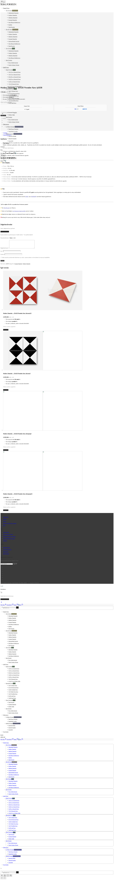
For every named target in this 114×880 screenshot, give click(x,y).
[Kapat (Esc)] (2, 875)
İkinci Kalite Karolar (12, 660)
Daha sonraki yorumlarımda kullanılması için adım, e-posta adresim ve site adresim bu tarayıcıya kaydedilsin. (26, 257)
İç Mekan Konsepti (14, 717)
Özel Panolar (11, 628)
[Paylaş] (4, 875)
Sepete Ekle (3, 115)
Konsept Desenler (18, 264)
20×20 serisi (7, 208)
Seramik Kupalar (12, 138)
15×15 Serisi (10, 647)
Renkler (10, 626)
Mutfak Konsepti (14, 134)
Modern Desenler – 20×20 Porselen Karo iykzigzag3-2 (17, 494)
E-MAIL (26, 196)
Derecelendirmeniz (5, 238)
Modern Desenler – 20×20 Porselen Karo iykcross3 (16, 373)
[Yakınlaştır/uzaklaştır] (10, 875)
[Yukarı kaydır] (1, 602)
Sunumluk (10, 141)
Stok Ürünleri (8, 658)
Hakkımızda (5, 517)
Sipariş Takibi (6, 532)
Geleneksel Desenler (13, 13)
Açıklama (5, 133)
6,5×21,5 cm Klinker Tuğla (14, 681)
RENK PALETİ (6, 554)
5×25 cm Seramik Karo (14, 82)
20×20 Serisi (11, 631)
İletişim (4, 521)
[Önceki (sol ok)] (2, 878)
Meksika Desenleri (12, 18)
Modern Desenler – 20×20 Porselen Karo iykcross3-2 (17, 313)
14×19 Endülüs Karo (12, 694)
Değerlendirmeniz (5, 248)
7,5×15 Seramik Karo (13, 84)
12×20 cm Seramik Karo (14, 79)
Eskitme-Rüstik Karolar (13, 641)
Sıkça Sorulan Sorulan (8, 534)
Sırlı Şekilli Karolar (7, 549)
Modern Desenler (12, 15)
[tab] (58, 133)
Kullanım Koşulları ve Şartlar (9, 536)
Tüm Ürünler (5, 732)
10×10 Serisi (12, 10)
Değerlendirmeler (7, 135)
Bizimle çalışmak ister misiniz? (9, 523)
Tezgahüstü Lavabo (13, 131)
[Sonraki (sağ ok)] (4, 878)
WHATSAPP (33, 196)
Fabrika (4, 519)
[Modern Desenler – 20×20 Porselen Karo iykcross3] (42, 370)
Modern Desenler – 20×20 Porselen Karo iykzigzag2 (17, 434)
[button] (5, 330)
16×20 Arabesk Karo (13, 690)
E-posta (3, 254)
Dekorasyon (5, 551)
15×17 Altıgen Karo (12, 685)
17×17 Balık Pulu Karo (13, 692)
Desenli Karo (6, 8)
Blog (2, 150)
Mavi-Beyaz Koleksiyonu (13, 624)
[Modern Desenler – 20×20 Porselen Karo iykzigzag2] (42, 430)
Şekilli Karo (5, 664)
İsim (2, 251)
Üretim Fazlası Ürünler (13, 662)
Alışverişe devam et (5, 599)
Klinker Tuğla (11, 706)
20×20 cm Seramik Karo (13, 673)
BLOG (2, 735)
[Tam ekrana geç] (7, 875)
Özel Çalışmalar (10, 700)
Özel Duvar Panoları (13, 129)
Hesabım (5, 540)
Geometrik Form (11, 683)
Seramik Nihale (12, 136)
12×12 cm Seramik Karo (13, 671)
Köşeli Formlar (10, 666)
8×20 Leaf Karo (12, 696)
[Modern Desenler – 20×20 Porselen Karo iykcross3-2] (42, 310)
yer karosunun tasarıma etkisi (19, 211)
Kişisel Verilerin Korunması (9, 538)
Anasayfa (3, 146)
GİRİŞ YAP (3, 737)
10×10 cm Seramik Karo (13, 668)
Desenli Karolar (6, 547)
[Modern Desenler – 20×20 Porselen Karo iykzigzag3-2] (42, 490)
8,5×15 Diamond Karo (13, 687)
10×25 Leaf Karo (12, 698)
